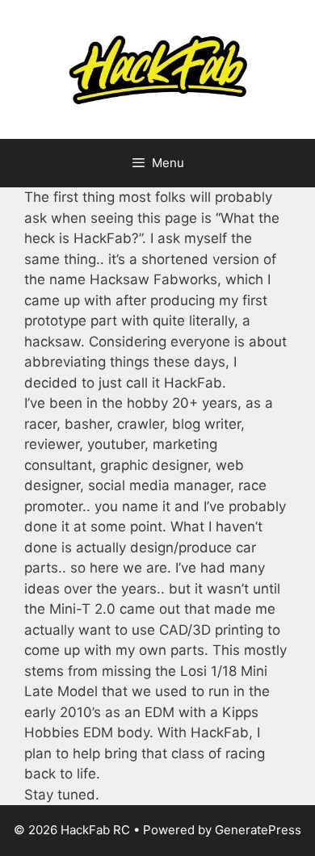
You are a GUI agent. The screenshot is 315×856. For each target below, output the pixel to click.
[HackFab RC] (157, 69)
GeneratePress (258, 829)
